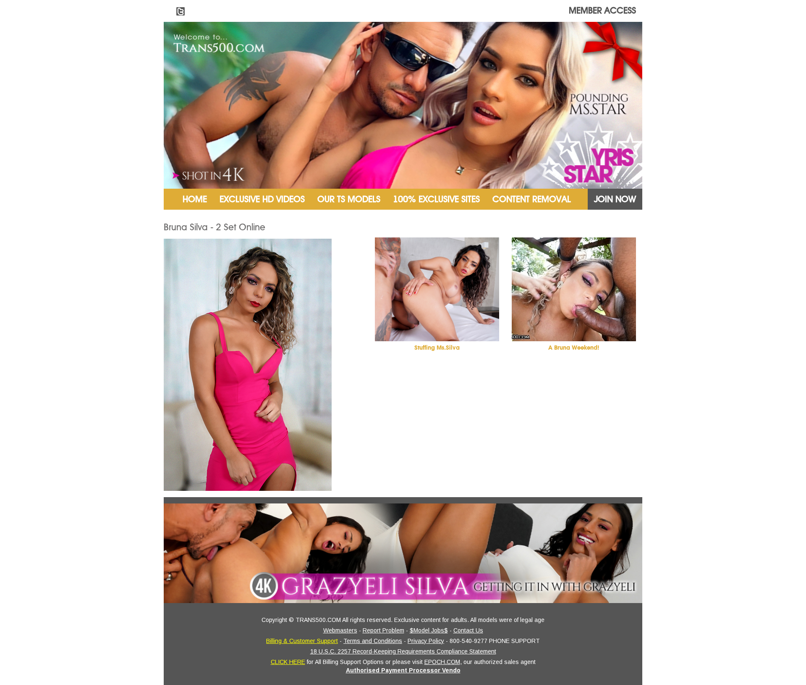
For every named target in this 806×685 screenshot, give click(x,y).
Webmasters (340, 630)
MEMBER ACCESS (602, 10)
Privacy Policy (426, 641)
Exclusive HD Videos (262, 199)
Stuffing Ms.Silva (437, 347)
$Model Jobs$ (429, 630)
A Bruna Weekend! (573, 347)
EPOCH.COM (442, 662)
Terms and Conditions (372, 641)
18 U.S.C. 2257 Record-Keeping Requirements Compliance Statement (403, 651)
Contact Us (468, 630)
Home (195, 199)
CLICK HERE (288, 662)
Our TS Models (348, 199)
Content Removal (531, 199)
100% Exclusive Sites (436, 199)
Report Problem (383, 630)
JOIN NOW (615, 199)
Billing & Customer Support (302, 641)
